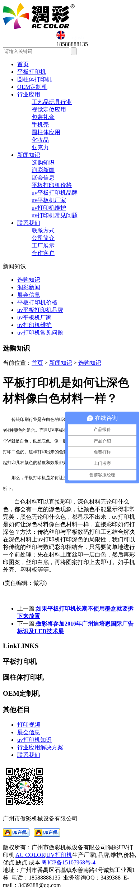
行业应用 (28, 94)
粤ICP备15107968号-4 (68, 862)
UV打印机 (59, 855)
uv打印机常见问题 (55, 215)
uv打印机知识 (34, 740)
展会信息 (43, 177)
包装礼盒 (43, 117)
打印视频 (28, 725)
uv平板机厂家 (49, 200)
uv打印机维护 (49, 208)
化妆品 (40, 140)
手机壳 (40, 125)
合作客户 (43, 253)
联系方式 (43, 230)
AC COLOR (30, 855)
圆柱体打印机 (34, 79)
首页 (23, 64)
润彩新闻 (43, 170)
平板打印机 (31, 72)
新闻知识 (28, 155)
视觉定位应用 (49, 109)
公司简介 (43, 238)
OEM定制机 (32, 87)
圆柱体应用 (46, 132)
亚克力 (40, 147)
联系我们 (28, 223)
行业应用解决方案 (40, 747)
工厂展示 (43, 245)
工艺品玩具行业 (52, 102)
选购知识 (43, 162)
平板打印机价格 (52, 185)
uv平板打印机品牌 (55, 193)
